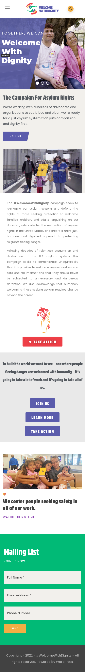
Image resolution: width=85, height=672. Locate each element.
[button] (42, 171)
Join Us (15, 136)
